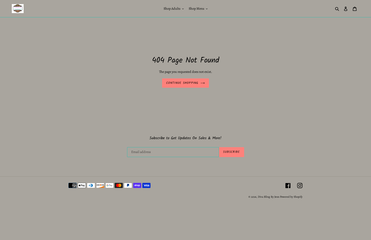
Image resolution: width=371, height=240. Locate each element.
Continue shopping (182, 83)
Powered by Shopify (291, 197)
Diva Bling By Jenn (268, 197)
